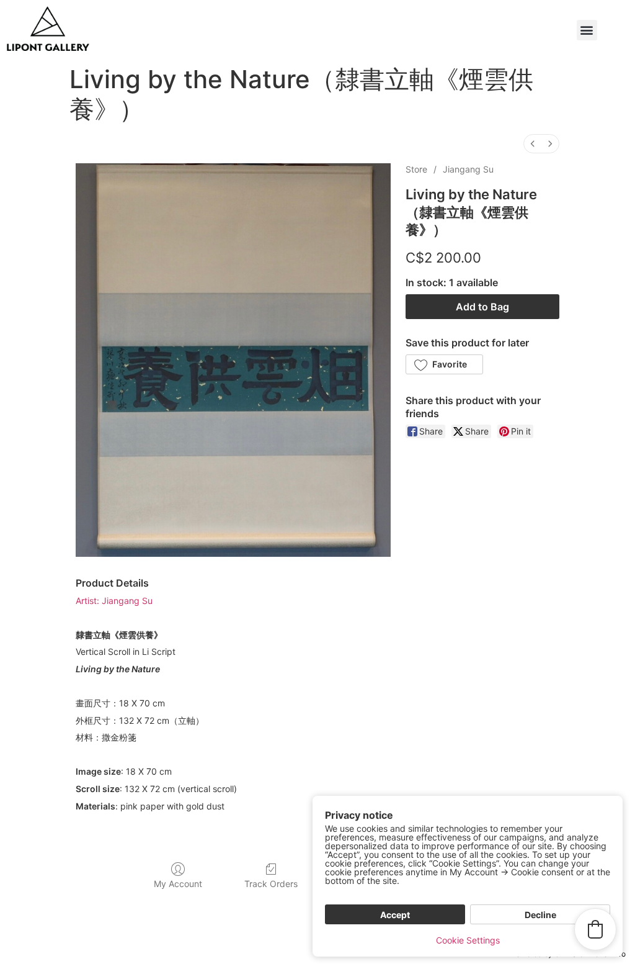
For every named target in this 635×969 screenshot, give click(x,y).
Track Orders (271, 883)
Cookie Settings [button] (468, 940)
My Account (178, 883)
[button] (587, 30)
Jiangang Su (468, 169)
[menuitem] (532, 144)
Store (416, 169)
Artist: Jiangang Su (114, 600)
